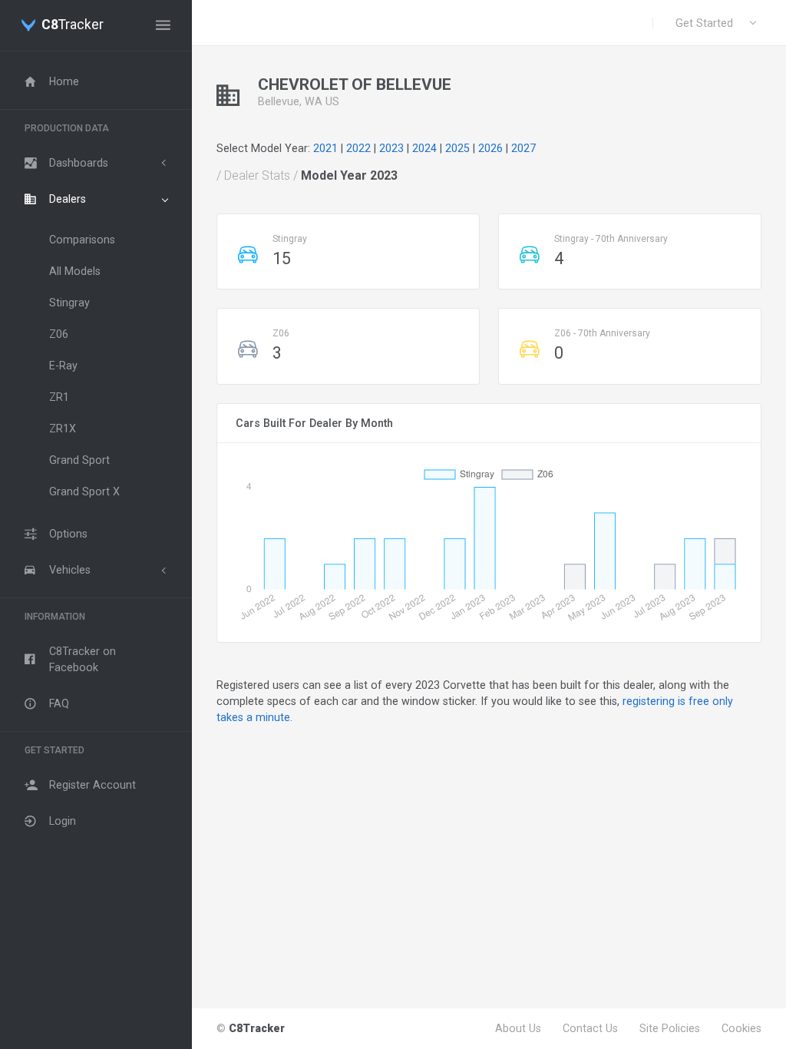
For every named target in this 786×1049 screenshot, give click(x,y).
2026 (490, 148)
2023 (391, 148)
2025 (457, 148)
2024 (424, 148)
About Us (518, 1028)
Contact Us (590, 1028)
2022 (358, 148)
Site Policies (669, 1028)
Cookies (741, 1028)
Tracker (72, 25)
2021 (325, 148)
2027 (523, 148)
